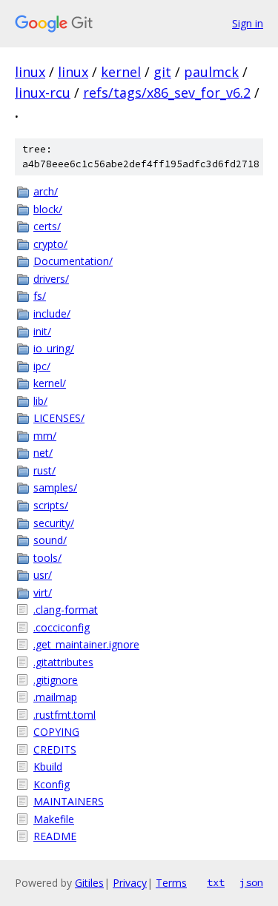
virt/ (42, 592)
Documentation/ (73, 261)
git (162, 72)
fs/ (39, 296)
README (54, 836)
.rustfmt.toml (64, 715)
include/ (51, 313)
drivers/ (51, 279)
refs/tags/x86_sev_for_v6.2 (167, 92)
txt (216, 882)
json (251, 882)
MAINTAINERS (68, 801)
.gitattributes (63, 662)
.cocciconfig (61, 627)
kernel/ (49, 383)
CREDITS (54, 749)
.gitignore (55, 680)
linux (30, 72)
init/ (42, 331)
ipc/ (41, 366)
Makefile (53, 819)
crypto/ (50, 244)
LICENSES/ (59, 418)
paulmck (211, 72)
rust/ (44, 470)
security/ (53, 523)
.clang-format (65, 610)
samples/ (55, 487)
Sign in (247, 23)
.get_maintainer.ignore (86, 644)
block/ (47, 209)
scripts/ (50, 505)
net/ (43, 453)
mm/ (44, 436)
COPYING (56, 732)
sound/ (50, 540)
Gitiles (89, 883)
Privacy (130, 883)
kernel (121, 72)
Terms (171, 883)
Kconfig (51, 784)
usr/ (42, 575)
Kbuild (47, 766)
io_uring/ (53, 348)
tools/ (47, 558)
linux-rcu (42, 92)
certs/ (47, 226)
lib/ (40, 401)
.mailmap (55, 697)
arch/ (45, 191)
